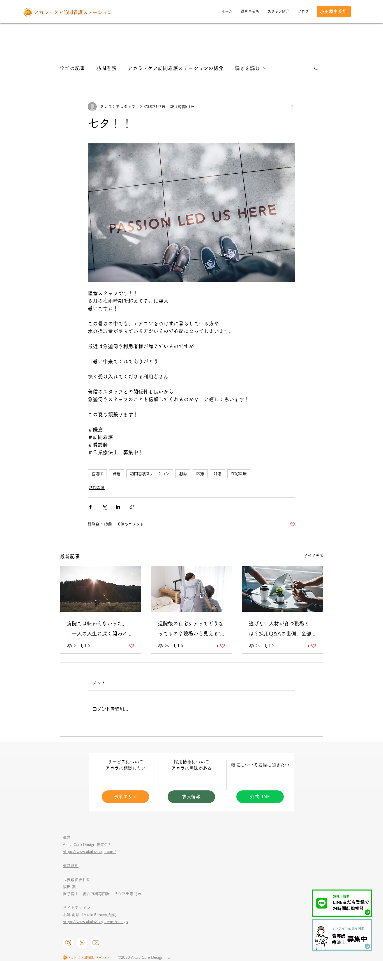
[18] (82, 942)
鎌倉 (117, 474)
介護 (218, 474)
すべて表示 (313, 556)
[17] (68, 942)
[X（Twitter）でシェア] (104, 507)
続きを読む (247, 68)
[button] (316, 68)
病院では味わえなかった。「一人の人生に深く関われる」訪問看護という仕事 (97, 630)
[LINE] (342, 903)
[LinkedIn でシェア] (118, 507)
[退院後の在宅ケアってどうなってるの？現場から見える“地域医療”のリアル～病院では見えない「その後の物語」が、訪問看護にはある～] (191, 589)
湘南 (183, 474)
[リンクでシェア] (131, 507)
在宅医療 (239, 474)
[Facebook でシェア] (90, 507)
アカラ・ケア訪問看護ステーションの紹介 (175, 68)
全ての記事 (72, 68)
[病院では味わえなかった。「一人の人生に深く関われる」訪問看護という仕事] (100, 589)
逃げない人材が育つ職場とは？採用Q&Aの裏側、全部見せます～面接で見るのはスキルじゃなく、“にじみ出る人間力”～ (282, 630)
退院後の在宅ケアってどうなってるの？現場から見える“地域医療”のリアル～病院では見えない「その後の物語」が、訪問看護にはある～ (191, 630)
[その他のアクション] (292, 106)
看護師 (97, 474)
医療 (200, 474)
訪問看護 (106, 68)
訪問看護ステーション (149, 474)
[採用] (342, 934)
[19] (95, 942)
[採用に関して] (282, 589)
